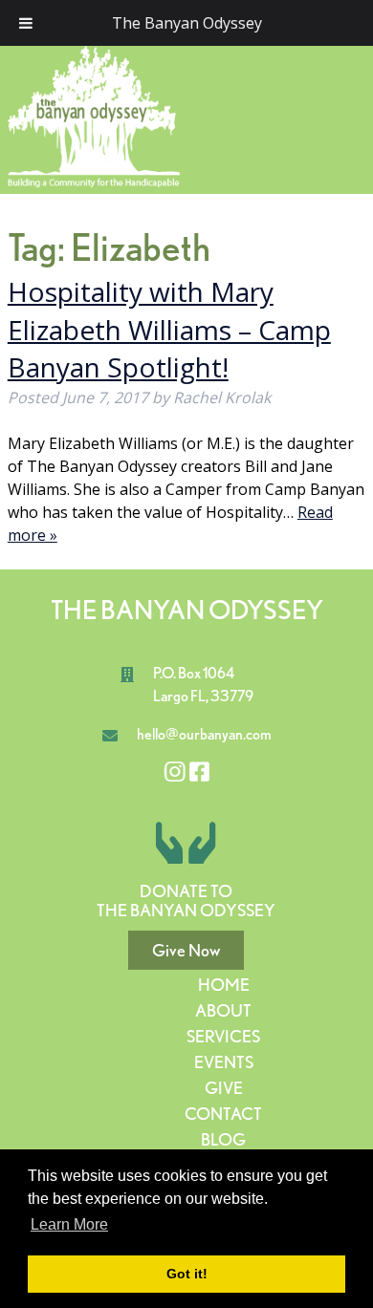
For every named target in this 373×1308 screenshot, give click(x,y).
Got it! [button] (187, 1273)
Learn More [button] (69, 1224)
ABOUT (223, 1010)
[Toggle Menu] (26, 23)
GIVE (224, 1088)
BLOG (223, 1139)
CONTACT (223, 1114)
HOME (224, 985)
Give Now (186, 950)
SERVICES (223, 1036)
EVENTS (223, 1062)
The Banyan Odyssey (187, 22)
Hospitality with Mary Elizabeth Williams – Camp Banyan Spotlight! (169, 328)
